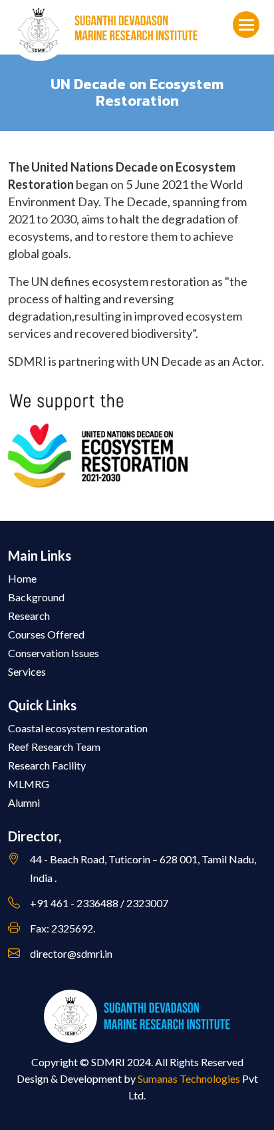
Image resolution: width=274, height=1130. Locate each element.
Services (27, 671)
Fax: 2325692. (62, 928)
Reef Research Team (54, 746)
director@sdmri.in (71, 953)
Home (22, 578)
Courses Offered (46, 634)
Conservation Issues (53, 652)
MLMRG (28, 783)
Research (29, 615)
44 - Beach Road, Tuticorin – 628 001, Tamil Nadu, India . (143, 868)
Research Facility (47, 765)
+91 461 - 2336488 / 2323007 (99, 903)
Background (36, 597)
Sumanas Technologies (189, 1078)
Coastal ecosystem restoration (78, 728)
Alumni (24, 802)
